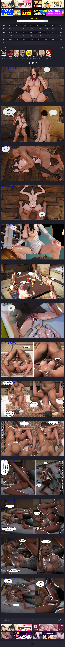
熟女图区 (53, 35)
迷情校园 (39, 39)
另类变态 (61, 32)
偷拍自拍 (17, 32)
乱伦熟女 (53, 32)
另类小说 (46, 39)
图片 (4, 36)
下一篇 (60, 620)
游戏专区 (32, 25)
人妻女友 (24, 39)
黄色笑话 (53, 39)
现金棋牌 (53, 25)
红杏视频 (39, 42)
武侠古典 (32, 39)
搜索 (46, 20)
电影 (4, 32)
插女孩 (10, 42)
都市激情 (10, 39)
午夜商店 (17, 42)
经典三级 (46, 32)
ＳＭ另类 (61, 28)
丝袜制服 (46, 28)
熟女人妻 (39, 28)
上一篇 (7, 620)
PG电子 (10, 25)
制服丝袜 (39, 32)
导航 (4, 43)
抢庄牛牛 (61, 25)
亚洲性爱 (10, 32)
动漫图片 (32, 35)
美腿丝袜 (39, 35)
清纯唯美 (46, 35)
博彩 (4, 25)
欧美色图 (24, 35)
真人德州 (17, 25)
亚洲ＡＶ (10, 28)
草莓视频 (24, 42)
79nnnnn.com (32, 18)
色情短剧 (46, 42)
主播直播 (53, 28)
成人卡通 (24, 32)
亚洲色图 (17, 35)
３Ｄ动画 (32, 28)
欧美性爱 (32, 32)
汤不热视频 (32, 42)
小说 (4, 39)
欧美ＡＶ (24, 28)
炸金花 (46, 25)
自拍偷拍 (17, 28)
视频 (4, 28)
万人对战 (24, 25)
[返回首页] (63, 645)
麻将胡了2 (39, 25)
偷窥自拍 (10, 35)
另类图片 (61, 35)
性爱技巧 (61, 39)
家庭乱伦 (17, 39)
